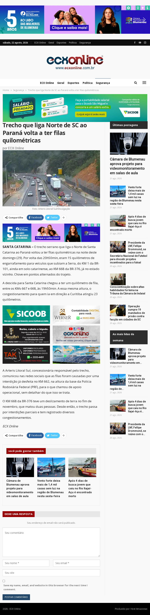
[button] (75, 20)
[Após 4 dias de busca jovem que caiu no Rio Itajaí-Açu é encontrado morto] (82, 467)
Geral (51, 42)
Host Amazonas (139, 608)
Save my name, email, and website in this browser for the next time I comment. (45, 587)
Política (73, 42)
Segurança (85, 42)
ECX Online (40, 42)
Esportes (61, 42)
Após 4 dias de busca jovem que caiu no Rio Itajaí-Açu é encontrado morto (128, 223)
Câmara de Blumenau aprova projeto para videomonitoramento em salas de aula (127, 166)
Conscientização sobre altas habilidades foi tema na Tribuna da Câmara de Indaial (127, 290)
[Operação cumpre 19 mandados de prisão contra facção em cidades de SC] (118, 310)
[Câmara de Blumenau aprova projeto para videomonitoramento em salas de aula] (20, 467)
